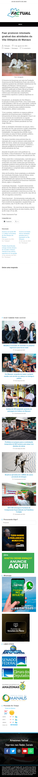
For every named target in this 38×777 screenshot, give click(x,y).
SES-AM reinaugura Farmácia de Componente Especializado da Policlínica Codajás (19, 510)
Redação (7, 46)
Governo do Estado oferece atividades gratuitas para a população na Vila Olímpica (24, 235)
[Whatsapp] (31, 751)
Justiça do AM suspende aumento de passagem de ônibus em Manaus (19, 410)
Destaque (15, 48)
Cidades (7, 48)
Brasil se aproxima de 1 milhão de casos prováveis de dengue (19, 476)
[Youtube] (25, 751)
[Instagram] (19, 751)
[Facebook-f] (7, 751)
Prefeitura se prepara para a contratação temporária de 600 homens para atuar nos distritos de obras (19, 444)
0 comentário (26, 48)
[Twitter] (13, 751)
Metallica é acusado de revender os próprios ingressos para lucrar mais (19, 346)
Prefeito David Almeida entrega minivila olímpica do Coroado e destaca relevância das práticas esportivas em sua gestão (9, 249)
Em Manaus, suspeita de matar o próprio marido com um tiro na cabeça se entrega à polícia (19, 376)
